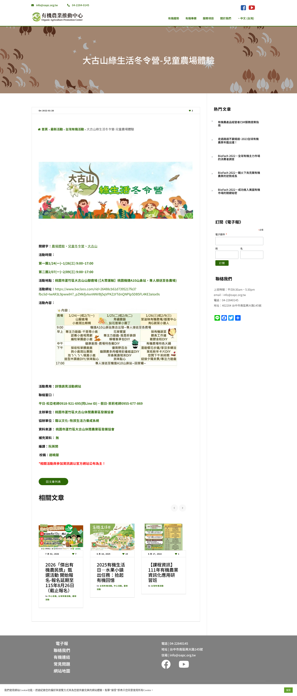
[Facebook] (243, 8)
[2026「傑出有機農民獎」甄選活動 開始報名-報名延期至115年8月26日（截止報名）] (61, 537)
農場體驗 (58, 246)
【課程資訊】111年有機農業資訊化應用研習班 (163, 572)
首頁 (45, 129)
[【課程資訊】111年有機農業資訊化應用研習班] (163, 537)
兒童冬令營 (76, 246)
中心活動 (52, 596)
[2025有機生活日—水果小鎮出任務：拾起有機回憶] (112, 537)
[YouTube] (252, 7)
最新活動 (57, 129)
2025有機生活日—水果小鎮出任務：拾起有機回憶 (111, 572)
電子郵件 (221, 234)
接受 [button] (288, 690)
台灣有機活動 (74, 129)
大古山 (92, 246)
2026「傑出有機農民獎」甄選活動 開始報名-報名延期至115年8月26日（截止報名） (59, 577)
